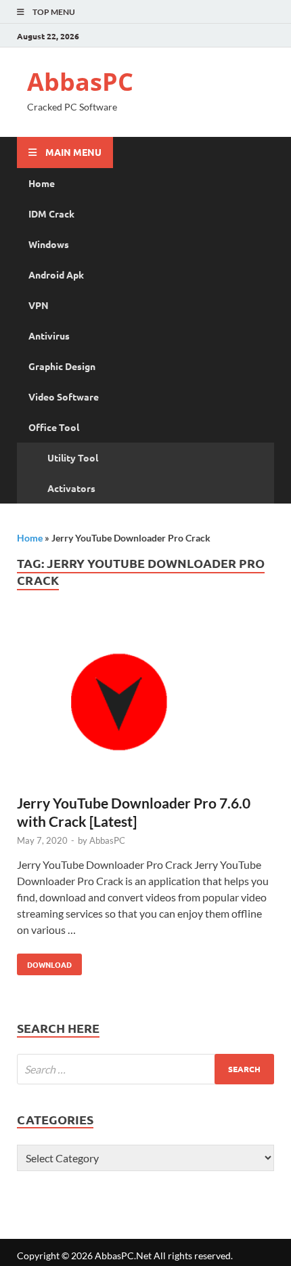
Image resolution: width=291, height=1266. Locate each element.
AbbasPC (80, 81)
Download (44, 962)
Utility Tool (72, 457)
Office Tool (53, 427)
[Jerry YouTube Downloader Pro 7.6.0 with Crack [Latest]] (145, 705)
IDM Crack (51, 213)
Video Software (63, 396)
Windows (48, 244)
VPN (38, 305)
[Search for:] (145, 1069)
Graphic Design (61, 366)
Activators (71, 488)
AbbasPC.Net (123, 1255)
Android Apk (56, 274)
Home (41, 183)
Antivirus (49, 335)
